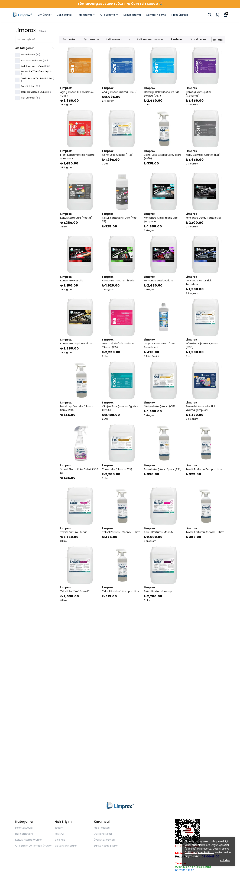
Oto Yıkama (107, 15)
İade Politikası (102, 827)
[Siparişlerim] (217, 15)
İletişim (59, 827)
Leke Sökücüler (24, 827)
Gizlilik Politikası (103, 833)
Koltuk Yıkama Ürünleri (28, 839)
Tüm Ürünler (43, 15)
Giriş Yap (60, 839)
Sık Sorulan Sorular (66, 845)
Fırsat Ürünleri (179, 15)
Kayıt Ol (59, 833)
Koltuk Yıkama (132, 15)
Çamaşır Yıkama (156, 15)
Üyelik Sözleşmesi (104, 839)
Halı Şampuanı (24, 833)
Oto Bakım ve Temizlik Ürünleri (33, 845)
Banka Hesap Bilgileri (106, 845)
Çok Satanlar (64, 15)
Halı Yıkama (85, 15)
